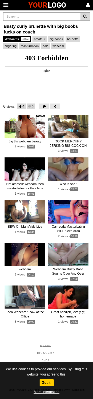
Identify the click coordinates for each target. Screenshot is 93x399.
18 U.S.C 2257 (45, 352)
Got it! (46, 382)
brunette (73, 39)
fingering (11, 46)
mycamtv (45, 345)
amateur (39, 39)
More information (46, 392)
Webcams (17, 39)
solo (45, 46)
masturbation (30, 46)
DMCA (45, 360)
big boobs (56, 39)
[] (85, 16)
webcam (58, 46)
